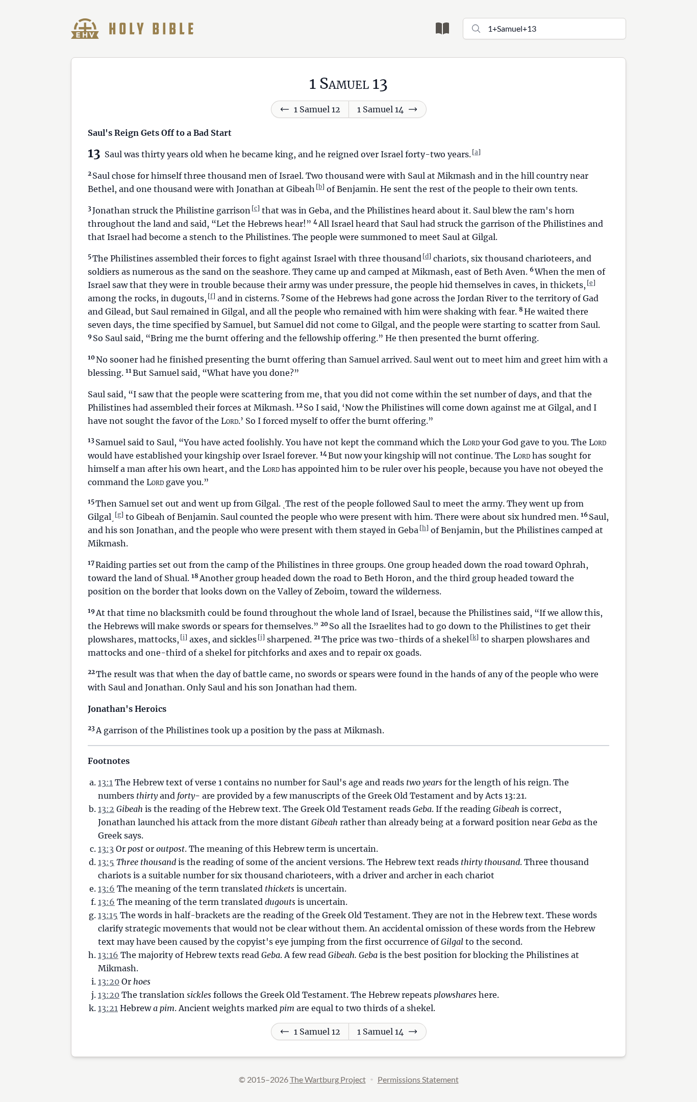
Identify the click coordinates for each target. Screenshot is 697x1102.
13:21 (108, 1008)
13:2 (106, 809)
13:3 (106, 849)
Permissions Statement (418, 1079)
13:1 (105, 782)
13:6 (106, 888)
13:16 (108, 955)
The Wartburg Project (328, 1079)
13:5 (106, 862)
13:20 (108, 981)
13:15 (108, 915)
